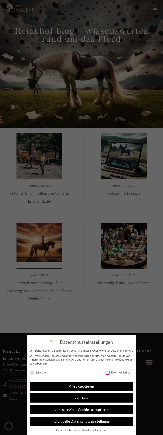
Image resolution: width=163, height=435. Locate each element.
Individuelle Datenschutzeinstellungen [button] (81, 421)
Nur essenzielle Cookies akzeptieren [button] (81, 410)
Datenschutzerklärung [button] (84, 430)
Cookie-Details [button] (63, 430)
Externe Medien (121, 372)
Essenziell (41, 372)
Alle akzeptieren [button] (81, 386)
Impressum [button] (102, 430)
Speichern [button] (81, 398)
